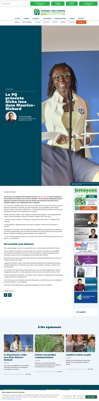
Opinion (16, 22)
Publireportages (60, 18)
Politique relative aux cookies (13, 398)
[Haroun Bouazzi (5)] (85, 290)
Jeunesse (81, 22)
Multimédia (47, 18)
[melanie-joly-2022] (85, 227)
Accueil (17, 18)
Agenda (72, 18)
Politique (72, 22)
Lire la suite (28, 374)
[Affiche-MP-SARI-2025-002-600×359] (85, 241)
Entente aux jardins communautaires (45, 356)
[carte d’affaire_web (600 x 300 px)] (85, 277)
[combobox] (16, 4)
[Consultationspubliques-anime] (85, 302)
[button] (5, 295)
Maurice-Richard (43, 197)
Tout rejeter (80, 397)
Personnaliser (68, 397)
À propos (81, 18)
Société (54, 22)
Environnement (27, 22)
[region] (49, 395)
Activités (46, 22)
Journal (26, 18)
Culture (37, 22)
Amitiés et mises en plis (78, 354)
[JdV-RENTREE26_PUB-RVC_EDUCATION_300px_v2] (85, 210)
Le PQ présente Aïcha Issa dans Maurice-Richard (15, 357)
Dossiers (35, 18)
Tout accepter (91, 397)
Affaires (63, 22)
